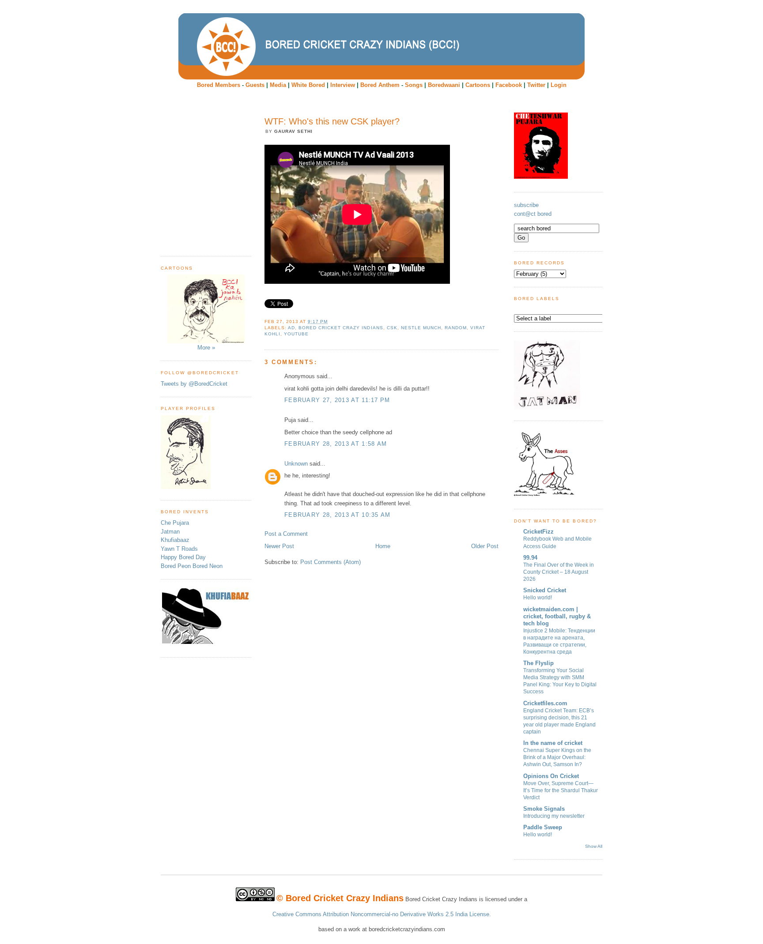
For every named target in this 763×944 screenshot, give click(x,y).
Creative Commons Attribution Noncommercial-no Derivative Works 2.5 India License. (381, 914)
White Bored (308, 85)
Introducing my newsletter (554, 816)
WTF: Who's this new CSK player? (332, 121)
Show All (593, 846)
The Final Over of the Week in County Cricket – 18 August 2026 (558, 572)
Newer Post (279, 546)
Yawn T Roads (179, 548)
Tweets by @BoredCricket (194, 383)
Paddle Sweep (542, 827)
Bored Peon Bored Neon (192, 566)
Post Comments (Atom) (330, 562)
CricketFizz (538, 531)
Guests (255, 85)
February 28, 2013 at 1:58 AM (335, 443)
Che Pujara (175, 522)
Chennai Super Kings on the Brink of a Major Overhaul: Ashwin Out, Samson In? (557, 757)
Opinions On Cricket (551, 776)
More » (206, 347)
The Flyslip (538, 663)
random (456, 327)
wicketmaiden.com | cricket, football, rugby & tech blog (557, 616)
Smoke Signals (544, 808)
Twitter (536, 85)
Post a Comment (286, 533)
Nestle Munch (421, 327)
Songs (414, 85)
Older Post (485, 546)
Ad (291, 327)
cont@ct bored (532, 214)
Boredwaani (444, 85)
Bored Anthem (380, 85)
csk (392, 327)
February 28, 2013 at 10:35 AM (337, 514)
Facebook (508, 85)
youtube (296, 333)
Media (278, 85)
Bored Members (218, 85)
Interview (342, 85)
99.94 (530, 557)
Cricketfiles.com (545, 703)
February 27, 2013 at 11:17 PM (337, 400)
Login (559, 85)
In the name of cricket (552, 743)
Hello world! (537, 597)
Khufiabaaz (175, 540)
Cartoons (477, 85)
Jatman (170, 531)
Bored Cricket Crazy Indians (340, 327)
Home (382, 546)
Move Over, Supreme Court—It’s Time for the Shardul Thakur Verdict (560, 790)
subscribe (526, 205)
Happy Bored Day (183, 557)
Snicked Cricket (544, 590)
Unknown (296, 463)
